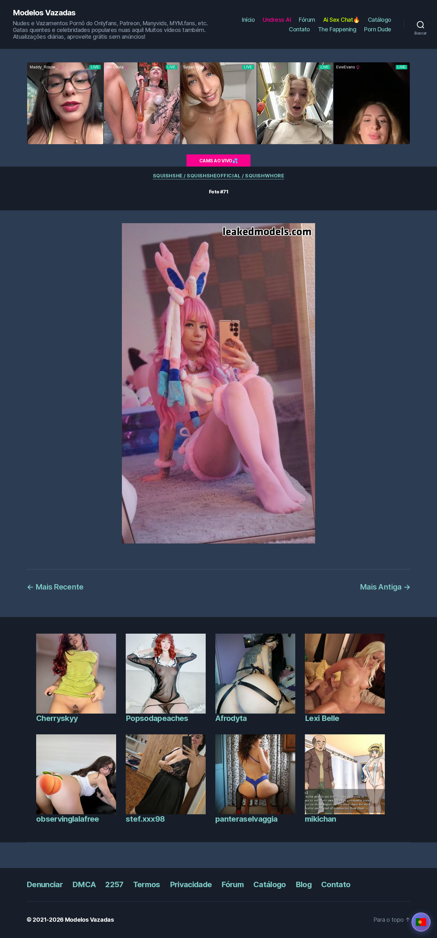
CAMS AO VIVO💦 (218, 160)
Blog (304, 884)
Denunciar (45, 884)
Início (248, 19)
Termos (146, 884)
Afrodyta (231, 718)
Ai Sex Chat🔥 (341, 19)
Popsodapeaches (157, 718)
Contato (299, 29)
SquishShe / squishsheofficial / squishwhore (218, 176)
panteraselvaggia (246, 819)
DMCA (84, 884)
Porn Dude (377, 29)
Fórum (307, 19)
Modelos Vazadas (44, 13)
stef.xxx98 (145, 819)
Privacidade (191, 884)
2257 (114, 884)
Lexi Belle (322, 718)
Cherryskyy (57, 718)
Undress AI (277, 19)
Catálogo (379, 19)
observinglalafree (67, 819)
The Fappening (337, 29)
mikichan (320, 819)
